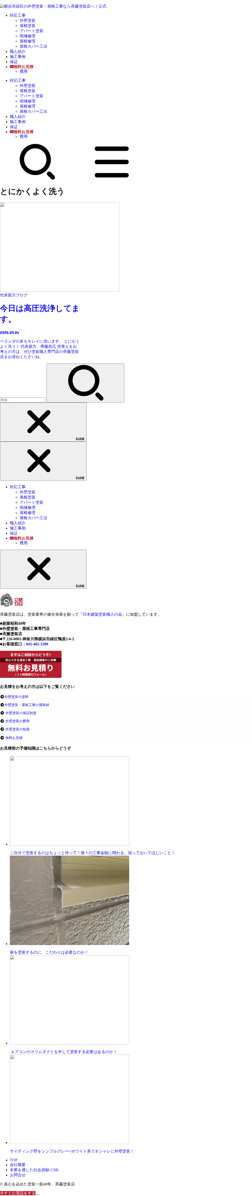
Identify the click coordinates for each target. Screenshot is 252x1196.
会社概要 (18, 1165)
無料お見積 (14, 738)
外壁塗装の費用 (17, 721)
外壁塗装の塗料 (16, 697)
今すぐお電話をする (17, 1193)
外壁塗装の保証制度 (20, 713)
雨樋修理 (27, 36)
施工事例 (18, 57)
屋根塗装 (27, 26)
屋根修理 (27, 41)
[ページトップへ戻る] (37, 1194)
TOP (13, 1160)
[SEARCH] (37, 179)
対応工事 (18, 15)
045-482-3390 (37, 644)
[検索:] (23, 400)
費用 (24, 71)
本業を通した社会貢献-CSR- (34, 1170)
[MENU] (112, 179)
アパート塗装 (31, 31)
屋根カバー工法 (33, 46)
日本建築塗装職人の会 (102, 614)
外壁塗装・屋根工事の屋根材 (26, 705)
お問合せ (18, 1175)
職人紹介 (18, 51)
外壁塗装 (27, 20)
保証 (14, 62)
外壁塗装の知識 (17, 729)
